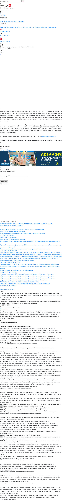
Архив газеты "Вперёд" (7, 289)
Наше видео (10, 21)
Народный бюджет (6, 150)
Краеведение (52, 27)
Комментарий (5, 176)
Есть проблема (19, 21)
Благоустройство (29, 27)
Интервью (3, 27)
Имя (1, 179)
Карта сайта (4, 309)
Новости (3, 16)
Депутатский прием (41, 27)
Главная (2, 14)
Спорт (20, 27)
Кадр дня (3, 21)
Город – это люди (12, 27)
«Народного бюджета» (48, 136)
